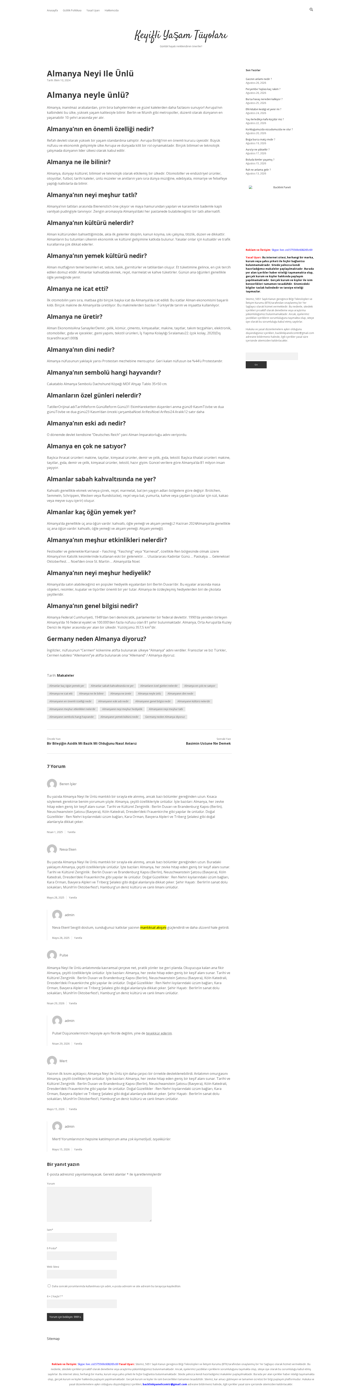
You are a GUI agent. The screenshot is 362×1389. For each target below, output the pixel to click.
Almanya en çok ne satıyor (199, 686)
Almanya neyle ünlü (149, 693)
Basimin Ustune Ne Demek (208, 743)
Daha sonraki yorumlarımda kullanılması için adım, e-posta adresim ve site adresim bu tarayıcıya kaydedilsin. (116, 1286)
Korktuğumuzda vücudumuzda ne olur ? (269, 129)
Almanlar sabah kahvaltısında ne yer (112, 686)
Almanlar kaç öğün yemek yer (66, 686)
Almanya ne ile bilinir (91, 693)
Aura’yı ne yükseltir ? (257, 149)
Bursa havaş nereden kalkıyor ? (264, 99)
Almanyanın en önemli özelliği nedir (70, 701)
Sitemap (53, 1338)
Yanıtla (71, 832)
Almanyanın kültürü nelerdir (193, 701)
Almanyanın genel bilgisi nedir (153, 701)
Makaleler (65, 675)
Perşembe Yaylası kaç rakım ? (263, 89)
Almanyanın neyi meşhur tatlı (166, 709)
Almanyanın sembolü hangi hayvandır (71, 717)
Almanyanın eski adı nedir (113, 701)
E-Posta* (52, 1248)
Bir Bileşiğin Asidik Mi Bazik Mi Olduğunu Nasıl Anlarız (92, 743)
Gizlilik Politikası (72, 10)
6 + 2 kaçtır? (55, 1296)
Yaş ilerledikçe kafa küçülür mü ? (265, 119)
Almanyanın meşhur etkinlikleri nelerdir (72, 709)
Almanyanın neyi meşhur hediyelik (122, 709)
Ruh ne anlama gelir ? (258, 169)
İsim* (50, 1230)
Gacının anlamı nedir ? (259, 79)
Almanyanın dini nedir (180, 693)
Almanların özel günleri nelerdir (159, 686)
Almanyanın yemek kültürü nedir (119, 717)
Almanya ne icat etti (60, 693)
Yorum (51, 1183)
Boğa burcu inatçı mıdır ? (260, 139)
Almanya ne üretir (120, 693)
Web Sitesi (53, 1267)
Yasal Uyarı (93, 10)
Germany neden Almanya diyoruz (165, 717)
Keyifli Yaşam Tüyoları (181, 35)
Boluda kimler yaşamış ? (260, 159)
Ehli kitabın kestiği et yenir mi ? (263, 109)
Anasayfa (52, 10)
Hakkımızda (112, 10)
